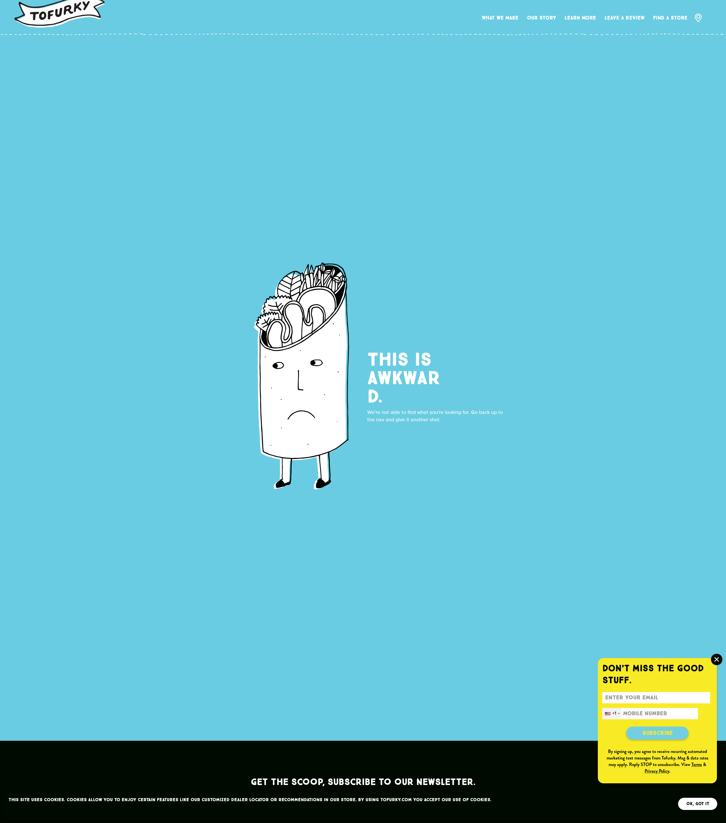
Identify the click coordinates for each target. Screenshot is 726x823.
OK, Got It (697, 804)
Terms (696, 764)
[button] (500, 19)
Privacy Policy (657, 771)
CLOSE (716, 659)
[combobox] (612, 713)
